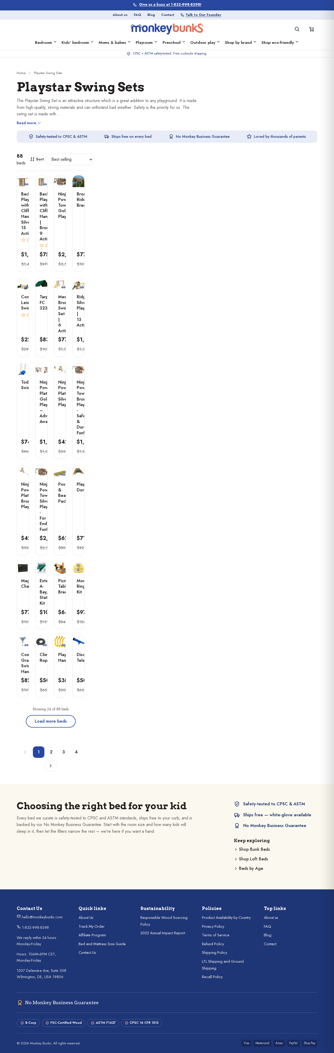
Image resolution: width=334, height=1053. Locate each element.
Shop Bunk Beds (254, 849)
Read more (26, 123)
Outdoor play (202, 42)
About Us (86, 917)
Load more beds (51, 721)
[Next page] (50, 765)
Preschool (172, 42)
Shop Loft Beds (253, 859)
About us (120, 14)
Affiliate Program (92, 935)
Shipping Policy (214, 952)
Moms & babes (112, 42)
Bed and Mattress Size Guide (102, 944)
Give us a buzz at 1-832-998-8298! (170, 4)
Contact (167, 14)
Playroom (144, 42)
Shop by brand (238, 42)
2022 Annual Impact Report (162, 933)
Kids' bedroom (75, 42)
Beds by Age (251, 868)
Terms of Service (215, 935)
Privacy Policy (213, 926)
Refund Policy (213, 944)
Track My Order (92, 926)
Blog (151, 14)
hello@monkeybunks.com (42, 917)
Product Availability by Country (226, 917)
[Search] (297, 29)
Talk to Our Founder (203, 14)
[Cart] (311, 29)
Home (21, 72)
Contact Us (87, 952)
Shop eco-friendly (277, 42)
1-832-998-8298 (35, 927)
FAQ (137, 14)
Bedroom (43, 42)
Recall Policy (212, 977)
